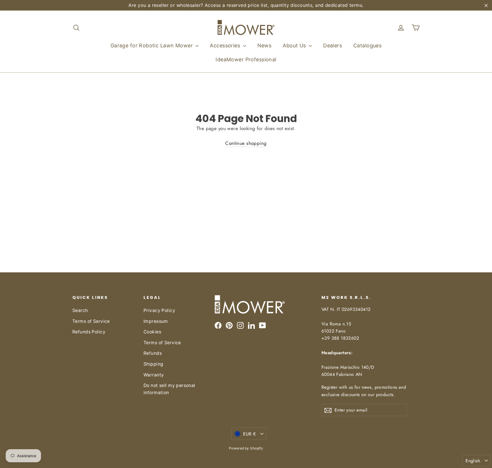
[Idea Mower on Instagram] (240, 325)
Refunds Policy (88, 332)
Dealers (332, 45)
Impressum (156, 321)
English (473, 460)
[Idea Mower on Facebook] (218, 325)
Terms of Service (91, 321)
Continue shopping (245, 143)
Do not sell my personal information (169, 389)
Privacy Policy (159, 310)
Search (80, 310)
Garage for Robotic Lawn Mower (152, 45)
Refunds (153, 353)
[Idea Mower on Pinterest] (229, 325)
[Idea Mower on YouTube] (262, 325)
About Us (295, 45)
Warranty (154, 375)
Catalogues (367, 45)
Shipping (153, 364)
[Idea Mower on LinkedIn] (251, 325)
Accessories (225, 45)
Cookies (152, 332)
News (264, 45)
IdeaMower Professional (246, 59)
